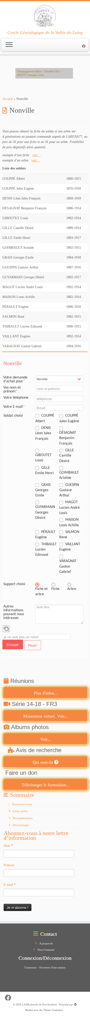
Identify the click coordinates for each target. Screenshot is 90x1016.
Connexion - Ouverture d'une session (45, 967)
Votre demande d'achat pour (15, 379)
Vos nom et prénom (12, 389)
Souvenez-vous (22, 804)
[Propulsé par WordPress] (75, 1003)
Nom (8, 846)
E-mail (10, 884)
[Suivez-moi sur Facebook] (84, 46)
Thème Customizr (53, 1010)
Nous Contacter (45, 949)
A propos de (46, 943)
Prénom (9, 865)
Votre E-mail (14, 407)
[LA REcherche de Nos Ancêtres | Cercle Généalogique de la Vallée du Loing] (45, 16)
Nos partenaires (23, 818)
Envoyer (12, 644)
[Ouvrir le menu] (9, 45)
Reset (32, 645)
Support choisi (14, 584)
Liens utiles (20, 811)
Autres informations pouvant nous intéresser (13, 612)
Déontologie (21, 825)
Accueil (7, 99)
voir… (36, 155)
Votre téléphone (15, 398)
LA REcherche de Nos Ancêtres (39, 1004)
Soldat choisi (13, 416)
